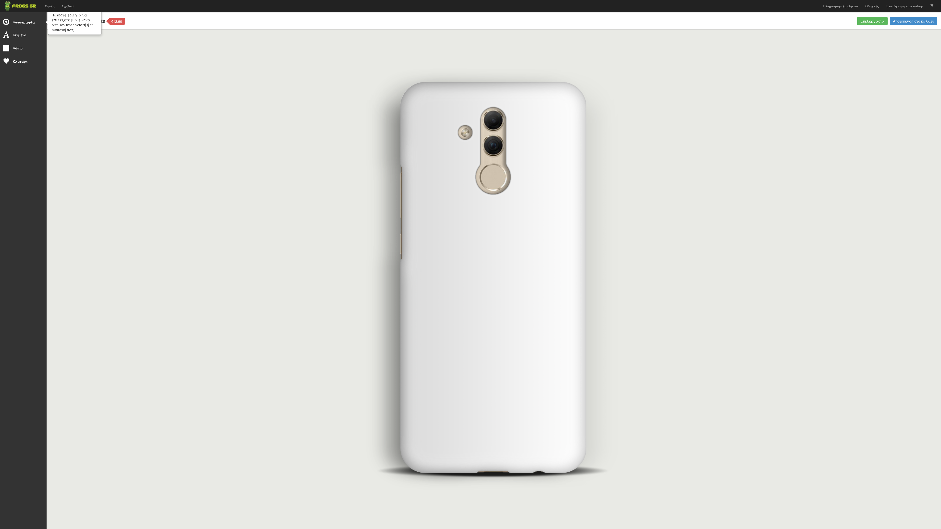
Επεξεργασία (872, 21)
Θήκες (50, 6)
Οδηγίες (872, 6)
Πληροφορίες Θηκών (840, 6)
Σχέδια (68, 6)
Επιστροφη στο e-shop (904, 6)
